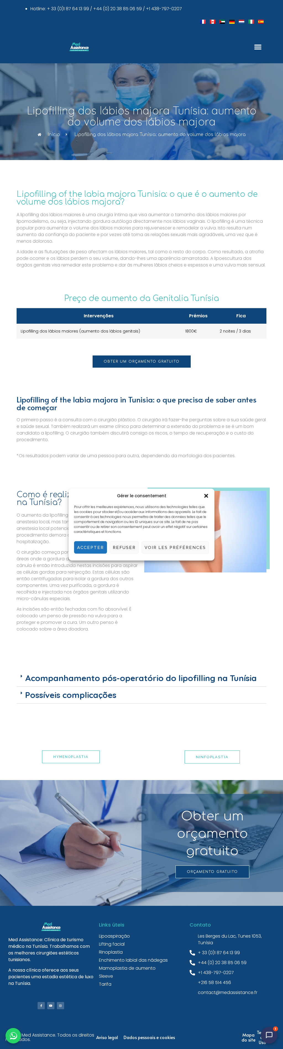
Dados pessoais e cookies (149, 1037)
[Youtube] (50, 1005)
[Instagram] (60, 1005)
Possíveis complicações (70, 695)
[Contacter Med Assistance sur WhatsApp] (13, 1035)
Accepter (90, 547)
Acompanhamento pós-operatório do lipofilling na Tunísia (141, 678)
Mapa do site (248, 1037)
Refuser (124, 547)
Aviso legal (107, 1037)
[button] (206, 496)
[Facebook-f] (41, 1005)
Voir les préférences (175, 547)
